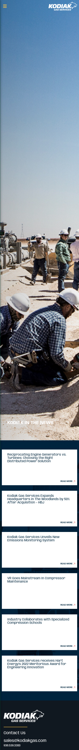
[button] (5, 6)
